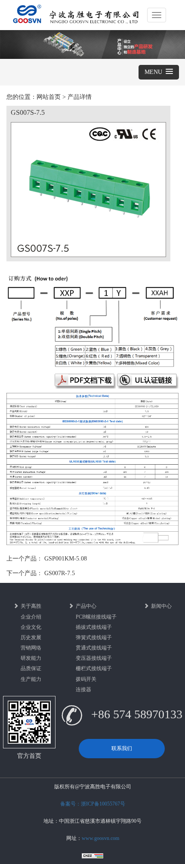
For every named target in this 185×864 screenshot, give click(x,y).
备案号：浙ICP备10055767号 (92, 804)
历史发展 (31, 637)
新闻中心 (161, 606)
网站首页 (49, 97)
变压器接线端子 (94, 658)
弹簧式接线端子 (94, 637)
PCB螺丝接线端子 (96, 617)
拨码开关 (86, 679)
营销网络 (31, 648)
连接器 (83, 689)
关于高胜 (31, 606)
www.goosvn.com (100, 838)
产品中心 (86, 606)
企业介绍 (31, 617)
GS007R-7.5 (59, 573)
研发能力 (31, 658)
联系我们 (121, 748)
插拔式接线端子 (94, 627)
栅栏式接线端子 (94, 668)
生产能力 (31, 679)
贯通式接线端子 (94, 648)
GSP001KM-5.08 (65, 558)
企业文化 (31, 627)
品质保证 (31, 668)
